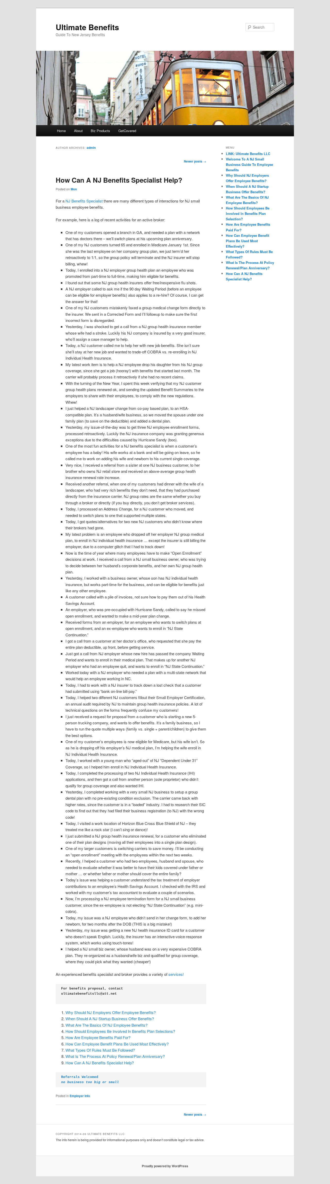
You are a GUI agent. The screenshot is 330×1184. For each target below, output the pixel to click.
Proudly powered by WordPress (165, 1166)
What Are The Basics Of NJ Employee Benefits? (106, 1025)
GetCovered (127, 130)
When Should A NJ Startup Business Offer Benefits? (109, 1018)
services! (176, 974)
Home (61, 130)
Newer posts (195, 161)
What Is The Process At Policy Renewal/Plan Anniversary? (115, 1056)
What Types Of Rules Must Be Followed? (100, 1050)
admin (91, 147)
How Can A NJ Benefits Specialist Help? (119, 180)
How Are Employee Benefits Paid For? (97, 1037)
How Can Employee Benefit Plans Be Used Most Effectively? (117, 1044)
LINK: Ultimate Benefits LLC (248, 153)
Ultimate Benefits (87, 27)
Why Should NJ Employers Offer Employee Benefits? (110, 1012)
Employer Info (80, 1095)
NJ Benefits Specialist (84, 201)
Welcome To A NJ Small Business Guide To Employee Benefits (249, 164)
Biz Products (100, 130)
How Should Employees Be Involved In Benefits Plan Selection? (247, 213)
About (78, 130)
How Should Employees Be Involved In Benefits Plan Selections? (120, 1031)
